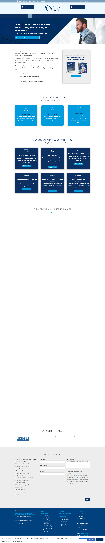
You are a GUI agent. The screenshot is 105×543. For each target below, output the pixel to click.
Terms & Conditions (82, 514)
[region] (52, 539)
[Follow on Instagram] (25, 523)
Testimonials (64, 524)
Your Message (70, 459)
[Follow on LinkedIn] (22, 523)
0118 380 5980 (86, 1)
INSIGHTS (62, 511)
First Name (43, 459)
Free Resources (57, 16)
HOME (43, 511)
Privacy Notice (81, 516)
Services (38, 16)
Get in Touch (28, 7)
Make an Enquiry (78, 7)
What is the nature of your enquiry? (26, 459)
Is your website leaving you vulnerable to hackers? (34, 399)
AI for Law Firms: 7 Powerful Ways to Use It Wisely (33, 265)
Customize (82, 539)
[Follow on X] (19, 523)
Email (42, 471)
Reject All (91, 539)
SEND (87, 499)
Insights (46, 16)
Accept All (99, 539)
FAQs (62, 526)
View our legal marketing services (26, 38)
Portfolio (63, 523)
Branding (46, 515)
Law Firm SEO (47, 527)
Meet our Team (65, 518)
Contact (74, 16)
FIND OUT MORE (76, 76)
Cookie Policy (81, 518)
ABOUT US (62, 516)
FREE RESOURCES (65, 514)
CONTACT (80, 511)
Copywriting (47, 520)
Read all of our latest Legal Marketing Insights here (52, 212)
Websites (46, 531)
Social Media (47, 525)
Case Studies (64, 521)
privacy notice (78, 477)
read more (21, 275)
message (86, 535)
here (45, 100)
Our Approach (65, 519)
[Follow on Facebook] (16, 523)
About (66, 16)
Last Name (43, 465)
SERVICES (44, 514)
